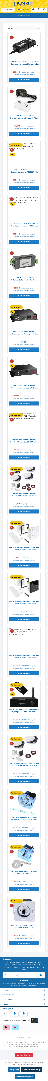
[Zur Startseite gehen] (24, 3)
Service (5, 1004)
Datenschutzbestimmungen (18, 983)
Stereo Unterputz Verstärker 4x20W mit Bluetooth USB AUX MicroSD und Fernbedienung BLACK (24, 657)
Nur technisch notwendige (31, 1069)
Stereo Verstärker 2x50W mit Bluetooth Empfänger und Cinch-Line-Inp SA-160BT (24, 711)
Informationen (7, 999)
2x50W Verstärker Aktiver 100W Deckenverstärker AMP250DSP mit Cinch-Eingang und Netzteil (24, 171)
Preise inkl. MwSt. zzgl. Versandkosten (24, 75)
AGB (12, 985)
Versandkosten (34, 1042)
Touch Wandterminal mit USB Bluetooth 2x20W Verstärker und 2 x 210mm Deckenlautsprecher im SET (24, 765)
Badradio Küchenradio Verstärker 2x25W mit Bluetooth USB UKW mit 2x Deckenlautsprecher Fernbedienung (24, 441)
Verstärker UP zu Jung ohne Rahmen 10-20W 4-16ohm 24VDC (24, 926)
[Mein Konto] (38, 10)
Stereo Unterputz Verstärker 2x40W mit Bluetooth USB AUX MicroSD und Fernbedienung (24, 549)
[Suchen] (33, 10)
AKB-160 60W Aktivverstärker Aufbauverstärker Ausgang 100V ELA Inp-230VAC (24, 333)
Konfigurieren (14, 1069)
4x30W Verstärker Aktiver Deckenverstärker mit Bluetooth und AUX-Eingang (24, 279)
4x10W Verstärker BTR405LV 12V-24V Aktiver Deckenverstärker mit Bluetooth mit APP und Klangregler (24, 225)
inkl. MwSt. (23, 10)
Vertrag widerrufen (24, 1055)
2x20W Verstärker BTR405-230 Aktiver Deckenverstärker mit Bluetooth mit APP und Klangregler (24, 63)
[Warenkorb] (44, 10)
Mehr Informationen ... (29, 1064)
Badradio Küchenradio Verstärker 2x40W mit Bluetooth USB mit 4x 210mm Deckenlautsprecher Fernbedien (24, 495)
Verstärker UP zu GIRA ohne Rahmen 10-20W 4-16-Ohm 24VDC (24, 872)
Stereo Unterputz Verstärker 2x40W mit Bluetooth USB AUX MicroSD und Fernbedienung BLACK (24, 603)
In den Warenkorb (24, 79)
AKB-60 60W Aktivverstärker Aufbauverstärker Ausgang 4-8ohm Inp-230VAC (24, 387)
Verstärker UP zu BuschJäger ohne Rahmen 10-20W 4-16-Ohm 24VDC (24, 818)
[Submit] (41, 975)
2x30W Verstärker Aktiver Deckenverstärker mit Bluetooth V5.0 (24, 117)
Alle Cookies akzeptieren (24, 1076)
